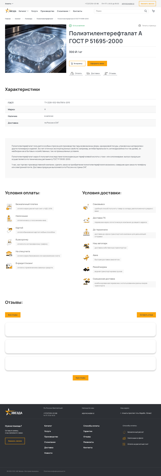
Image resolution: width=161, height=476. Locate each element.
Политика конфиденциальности (54, 471)
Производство (51, 436)
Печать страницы (149, 25)
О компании (50, 442)
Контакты (77, 11)
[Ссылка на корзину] (153, 11)
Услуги (47, 431)
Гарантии (87, 431)
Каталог (48, 426)
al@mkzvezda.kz (128, 3)
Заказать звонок (15, 441)
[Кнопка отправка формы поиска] (146, 11)
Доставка (48, 447)
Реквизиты (88, 442)
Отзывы (87, 436)
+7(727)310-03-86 (92, 3)
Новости (48, 453)
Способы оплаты (91, 426)
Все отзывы (12, 315)
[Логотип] (10, 10)
